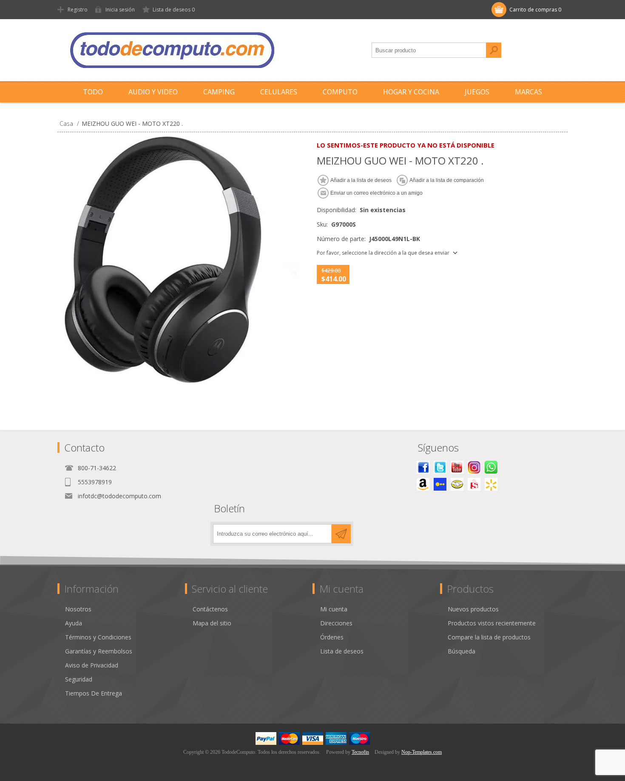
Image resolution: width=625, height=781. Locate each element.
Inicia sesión (120, 9)
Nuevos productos (473, 609)
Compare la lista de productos (489, 637)
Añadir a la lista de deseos (361, 180)
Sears (474, 484)
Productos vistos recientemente (492, 623)
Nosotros (78, 609)
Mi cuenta (333, 609)
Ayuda (73, 623)
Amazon (423, 484)
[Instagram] (474, 467)
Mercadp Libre (457, 484)
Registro (78, 9)
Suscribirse (341, 533)
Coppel (440, 484)
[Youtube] (457, 467)
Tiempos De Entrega (93, 693)
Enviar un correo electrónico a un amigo (376, 193)
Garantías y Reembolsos (98, 651)
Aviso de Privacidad (91, 665)
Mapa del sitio (212, 623)
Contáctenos (210, 609)
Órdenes (332, 637)
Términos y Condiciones (98, 637)
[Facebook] (423, 467)
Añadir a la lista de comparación (446, 180)
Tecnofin (360, 752)
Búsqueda (493, 50)
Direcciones (336, 623)
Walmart (491, 484)
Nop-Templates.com (421, 752)
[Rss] (491, 467)
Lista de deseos (342, 651)
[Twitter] (440, 467)
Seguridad (78, 679)
